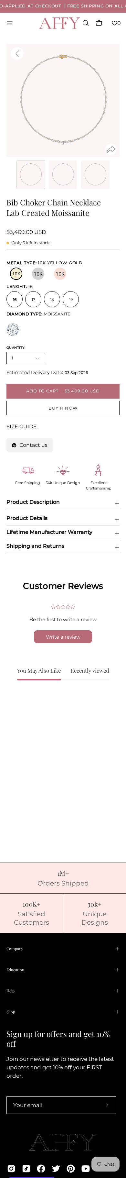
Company (14, 948)
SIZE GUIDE (21, 427)
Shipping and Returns (35, 546)
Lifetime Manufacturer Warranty (49, 532)
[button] (85, 23)
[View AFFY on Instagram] (11, 1168)
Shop (10, 1011)
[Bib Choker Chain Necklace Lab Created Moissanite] (30, 174)
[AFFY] (60, 23)
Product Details (26, 518)
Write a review (63, 637)
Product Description (33, 502)
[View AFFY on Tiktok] (26, 1168)
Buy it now (63, 408)
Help (10, 990)
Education (15, 969)
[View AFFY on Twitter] (56, 1168)
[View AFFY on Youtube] (85, 1168)
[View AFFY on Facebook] (41, 1168)
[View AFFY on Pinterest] (71, 1168)
